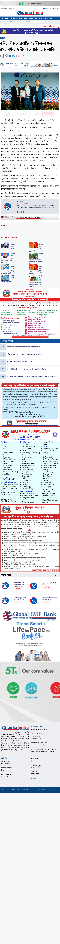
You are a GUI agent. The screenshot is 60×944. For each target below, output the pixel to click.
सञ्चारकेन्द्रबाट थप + (52, 210)
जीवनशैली (46, 18)
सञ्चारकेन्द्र (19, 201)
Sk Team (18, 790)
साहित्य (36, 18)
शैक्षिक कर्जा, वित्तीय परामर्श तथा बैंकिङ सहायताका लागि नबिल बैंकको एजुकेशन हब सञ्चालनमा (31, 376)
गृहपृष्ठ (2, 18)
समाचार (6, 18)
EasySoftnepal (56, 791)
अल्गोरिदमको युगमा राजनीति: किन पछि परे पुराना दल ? (20, 599)
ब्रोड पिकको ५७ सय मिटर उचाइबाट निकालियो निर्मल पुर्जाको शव (23, 347)
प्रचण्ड (41, 22)
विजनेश (25, 18)
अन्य (51, 18)
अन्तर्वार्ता (20, 18)
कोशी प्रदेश (10, 22)
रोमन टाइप (12, 9)
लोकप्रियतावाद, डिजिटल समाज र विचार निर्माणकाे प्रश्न (49, 599)
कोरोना (3, 22)
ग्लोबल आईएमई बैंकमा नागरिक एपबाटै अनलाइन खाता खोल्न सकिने (24, 354)
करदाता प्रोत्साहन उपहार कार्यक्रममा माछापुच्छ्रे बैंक (19, 362)
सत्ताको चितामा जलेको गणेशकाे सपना (49, 584)
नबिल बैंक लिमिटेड (27, 22)
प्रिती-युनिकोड (4, 9)
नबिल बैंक (18, 22)
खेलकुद (40, 18)
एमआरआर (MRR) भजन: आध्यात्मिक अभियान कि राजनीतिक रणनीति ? (19, 584)
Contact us (11, 790)
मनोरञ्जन (31, 18)
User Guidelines (25, 790)
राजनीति (15, 18)
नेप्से (35, 22)
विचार (11, 18)
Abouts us (4, 790)
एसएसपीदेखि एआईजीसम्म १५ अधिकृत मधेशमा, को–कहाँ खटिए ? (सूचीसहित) (26, 369)
